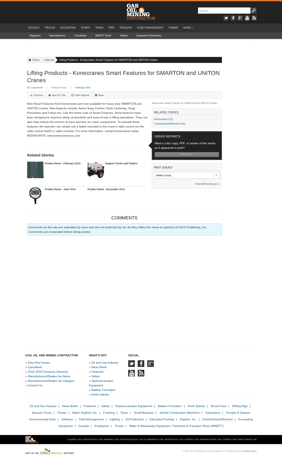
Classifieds (80, 35)
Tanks (99, 27)
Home (35, 59)
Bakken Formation (103, 390)
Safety (95, 376)
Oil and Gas (218, 406)
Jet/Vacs (33, 27)
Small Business (144, 412)
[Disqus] (124, 290)
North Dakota (100, 394)
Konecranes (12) (163, 119)
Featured (97, 371)
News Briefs (99, 367)
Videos (124, 35)
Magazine (35, 35)
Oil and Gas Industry (104, 362)
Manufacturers (57, 35)
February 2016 (82, 87)
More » (188, 27)
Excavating (68, 27)
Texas (124, 412)
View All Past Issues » (207, 184)
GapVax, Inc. (188, 419)
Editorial (49, 59)
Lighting (114, 419)
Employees (102, 426)
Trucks (50, 27)
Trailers (126, 27)
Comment (38, 95)
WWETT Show (103, 35)
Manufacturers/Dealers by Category (51, 380)
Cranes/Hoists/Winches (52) (169, 123)
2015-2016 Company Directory (48, 371)
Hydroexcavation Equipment (133, 406)
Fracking (109, 412)
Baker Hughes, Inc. (84, 412)
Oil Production (135, 419)
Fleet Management (150, 27)
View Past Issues (39, 362)
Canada (83, 426)
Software (67, 419)
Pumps (85, 27)
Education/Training (162, 419)
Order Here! (186, 154)
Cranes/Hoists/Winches (217, 419)
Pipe (111, 27)
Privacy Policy (250, 451)
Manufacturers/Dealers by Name (49, 376)
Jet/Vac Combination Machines (179, 412)
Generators (212, 412)
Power (173, 27)
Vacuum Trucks (42, 412)
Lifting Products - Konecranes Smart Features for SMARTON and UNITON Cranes (108, 59)
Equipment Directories (148, 35)
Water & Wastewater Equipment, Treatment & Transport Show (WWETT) (176, 426)
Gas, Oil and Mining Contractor (141, 12)
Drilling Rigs (240, 406)
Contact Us (35, 385)
